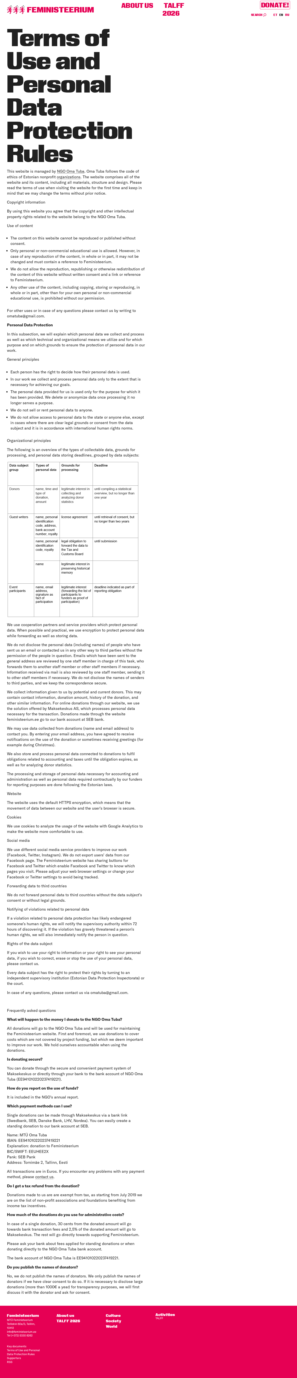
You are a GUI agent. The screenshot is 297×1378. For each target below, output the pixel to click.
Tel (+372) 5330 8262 (20, 1335)
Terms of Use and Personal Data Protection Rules (23, 1352)
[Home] (50, 9)
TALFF (159, 1318)
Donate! (275, 5)
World (111, 1326)
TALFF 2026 (173, 9)
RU (287, 15)
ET (275, 15)
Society (113, 1321)
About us (137, 5)
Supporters (14, 1358)
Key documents (16, 1346)
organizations (68, 176)
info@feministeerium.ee (21, 1331)
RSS (9, 1362)
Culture (113, 1315)
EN (281, 15)
